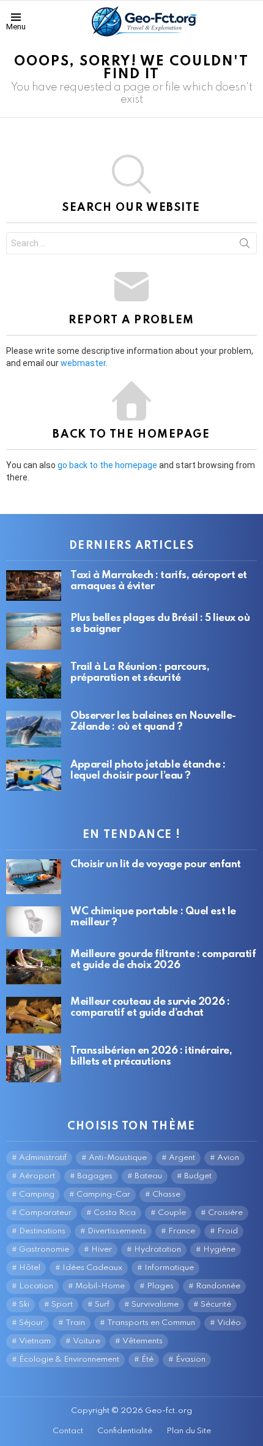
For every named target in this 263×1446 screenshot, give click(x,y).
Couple (172, 1213)
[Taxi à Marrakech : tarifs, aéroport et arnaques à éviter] (33, 585)
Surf (102, 1304)
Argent (182, 1158)
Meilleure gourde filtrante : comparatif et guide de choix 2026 (163, 960)
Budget (198, 1176)
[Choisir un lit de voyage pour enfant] (33, 876)
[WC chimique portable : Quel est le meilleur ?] (33, 921)
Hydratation (157, 1249)
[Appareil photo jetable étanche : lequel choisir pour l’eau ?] (33, 775)
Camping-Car (103, 1194)
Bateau (148, 1176)
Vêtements (142, 1341)
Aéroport (37, 1176)
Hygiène (219, 1249)
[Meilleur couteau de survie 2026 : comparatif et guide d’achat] (33, 1015)
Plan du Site (188, 1431)
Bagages (95, 1176)
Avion (228, 1158)
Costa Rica (115, 1213)
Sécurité (216, 1304)
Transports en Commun (151, 1323)
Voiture (86, 1341)
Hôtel (29, 1268)
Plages (160, 1286)
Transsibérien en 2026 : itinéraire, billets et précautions (151, 1056)
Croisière (225, 1213)
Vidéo (229, 1323)
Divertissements (116, 1231)
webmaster (83, 363)
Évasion (191, 1359)
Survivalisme (155, 1304)
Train (75, 1323)
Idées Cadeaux (92, 1268)
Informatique (169, 1268)
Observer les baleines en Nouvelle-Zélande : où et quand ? (153, 721)
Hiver (101, 1249)
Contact (68, 1431)
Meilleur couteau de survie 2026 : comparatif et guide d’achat (149, 1007)
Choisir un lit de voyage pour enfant (155, 864)
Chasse (166, 1194)
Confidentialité (124, 1431)
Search (244, 245)
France (181, 1231)
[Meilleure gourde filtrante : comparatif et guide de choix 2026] (33, 967)
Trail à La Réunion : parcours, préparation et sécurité (140, 672)
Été (147, 1359)
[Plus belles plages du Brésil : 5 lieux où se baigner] (33, 631)
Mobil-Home (100, 1286)
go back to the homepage (107, 465)
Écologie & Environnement (69, 1359)
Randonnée (218, 1286)
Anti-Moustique (118, 1158)
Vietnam (35, 1341)
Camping (36, 1194)
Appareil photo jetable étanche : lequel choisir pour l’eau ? (148, 770)
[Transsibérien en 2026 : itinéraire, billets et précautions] (33, 1064)
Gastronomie (44, 1249)
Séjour (31, 1323)
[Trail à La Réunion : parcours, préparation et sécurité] (33, 680)
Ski (24, 1304)
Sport (62, 1304)
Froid (227, 1231)
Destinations (42, 1231)
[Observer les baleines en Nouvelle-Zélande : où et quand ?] (33, 729)
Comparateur (45, 1213)
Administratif (43, 1158)
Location (36, 1286)
